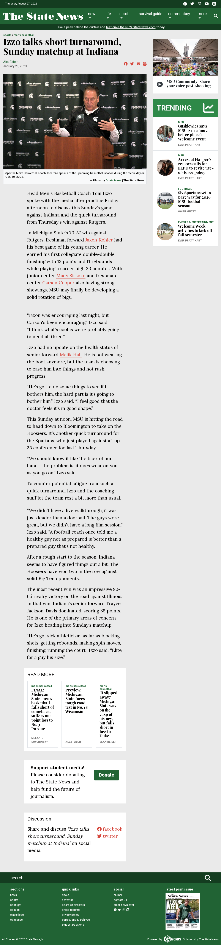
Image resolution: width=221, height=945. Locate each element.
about (65, 895)
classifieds (17, 914)
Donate (106, 775)
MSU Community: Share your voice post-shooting (188, 83)
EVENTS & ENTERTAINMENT (196, 222)
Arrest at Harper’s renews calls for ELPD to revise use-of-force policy (196, 166)
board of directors (73, 904)
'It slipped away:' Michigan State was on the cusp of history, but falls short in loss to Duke (108, 714)
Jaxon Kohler (99, 240)
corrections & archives (76, 919)
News (93, 13)
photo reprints (71, 909)
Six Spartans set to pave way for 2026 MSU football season (194, 199)
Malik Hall (71, 355)
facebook (112, 829)
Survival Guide (150, 13)
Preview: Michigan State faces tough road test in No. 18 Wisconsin (76, 700)
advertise (67, 899)
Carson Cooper (58, 283)
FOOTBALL (185, 188)
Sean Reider (107, 741)
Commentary (179, 13)
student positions (73, 924)
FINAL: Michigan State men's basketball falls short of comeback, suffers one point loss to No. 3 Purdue (42, 709)
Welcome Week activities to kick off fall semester (195, 230)
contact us (120, 899)
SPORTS (7, 35)
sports (14, 899)
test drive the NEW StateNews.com (131, 27)
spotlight (15, 904)
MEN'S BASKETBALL (24, 35)
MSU (181, 122)
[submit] (208, 878)
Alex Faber (10, 62)
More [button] (202, 13)
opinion (15, 909)
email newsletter (124, 904)
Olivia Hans (114, 180)
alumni (118, 895)
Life (108, 13)
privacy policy (70, 914)
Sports (125, 13)
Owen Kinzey (187, 211)
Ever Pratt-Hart (190, 144)
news (13, 895)
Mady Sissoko (70, 276)
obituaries (16, 919)
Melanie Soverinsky (39, 739)
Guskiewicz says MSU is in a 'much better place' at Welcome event (194, 132)
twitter (110, 836)
